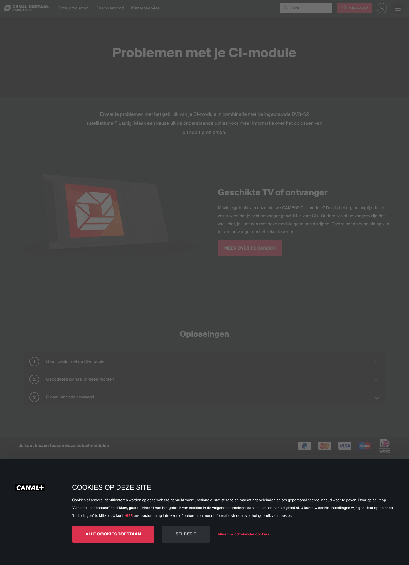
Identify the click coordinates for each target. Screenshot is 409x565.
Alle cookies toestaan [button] (113, 534)
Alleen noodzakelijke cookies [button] (243, 534)
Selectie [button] (186, 534)
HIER (128, 515)
